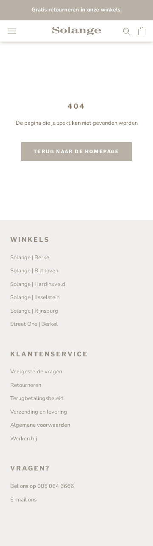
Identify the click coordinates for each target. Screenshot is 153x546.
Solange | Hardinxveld (37, 284)
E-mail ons (23, 500)
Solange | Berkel (30, 257)
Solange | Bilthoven (34, 270)
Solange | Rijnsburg (34, 311)
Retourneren (25, 385)
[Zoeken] (126, 30)
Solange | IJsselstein (35, 297)
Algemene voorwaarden (40, 425)
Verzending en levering (38, 412)
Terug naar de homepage (76, 151)
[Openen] (12, 31)
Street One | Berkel (34, 324)
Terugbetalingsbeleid (37, 398)
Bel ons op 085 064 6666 (42, 486)
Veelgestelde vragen (36, 371)
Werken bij (23, 438)
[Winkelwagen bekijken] (141, 31)
